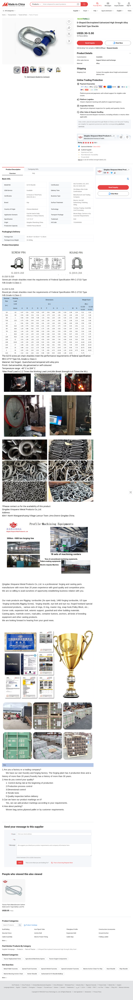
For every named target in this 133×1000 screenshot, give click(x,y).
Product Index (102, 985)
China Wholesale (58, 985)
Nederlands (70, 987)
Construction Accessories (107, 929)
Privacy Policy (97, 992)
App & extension (106, 11)
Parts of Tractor (33, 15)
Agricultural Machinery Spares (35, 959)
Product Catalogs (31, 925)
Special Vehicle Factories (49, 969)
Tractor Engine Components (58, 959)
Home (4, 15)
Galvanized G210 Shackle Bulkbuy (52, 974)
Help (94, 11)
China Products (26, 985)
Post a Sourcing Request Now (62, 863)
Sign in (129, 5)
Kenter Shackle (32, 974)
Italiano (56, 987)
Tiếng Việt (114, 987)
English (18, 987)
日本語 (89, 987)
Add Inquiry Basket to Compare (38, 77)
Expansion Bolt (71, 933)
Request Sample (112, 48)
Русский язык (48, 987)
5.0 (105, 173)
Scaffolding (5, 929)
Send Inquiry (90, 43)
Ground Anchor (104, 933)
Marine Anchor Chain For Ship (92, 969)
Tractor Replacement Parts (12, 959)
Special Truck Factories (29, 969)
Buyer (85, 11)
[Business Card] (128, 178)
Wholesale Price (69, 985)
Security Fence (6, 933)
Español (24, 987)
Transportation (12, 15)
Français (39, 987)
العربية (77, 987)
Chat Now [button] (119, 43)
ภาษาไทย (100, 987)
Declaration (88, 992)
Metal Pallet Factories (11, 969)
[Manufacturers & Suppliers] (13, 4)
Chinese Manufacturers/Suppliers (41, 985)
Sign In (80, 160)
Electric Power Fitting (41, 937)
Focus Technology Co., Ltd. (53, 992)
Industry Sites (80, 985)
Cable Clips (70, 937)
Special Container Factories (70, 969)
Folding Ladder (103, 937)
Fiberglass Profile (72, 929)
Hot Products (15, 985)
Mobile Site (111, 985)
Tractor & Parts (22, 15)
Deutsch (62, 987)
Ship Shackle (123, 969)
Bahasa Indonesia (124, 987)
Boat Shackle (111, 969)
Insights (119, 985)
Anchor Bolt (38, 933)
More (4, 940)
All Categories (9, 11)
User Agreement (78, 992)
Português (32, 987)
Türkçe (107, 987)
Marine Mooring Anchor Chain (13, 974)
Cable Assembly (7, 937)
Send (20, 863)
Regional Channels (91, 985)
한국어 (83, 987)
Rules (129, 11)
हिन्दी (94, 987)
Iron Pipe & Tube (39, 929)
